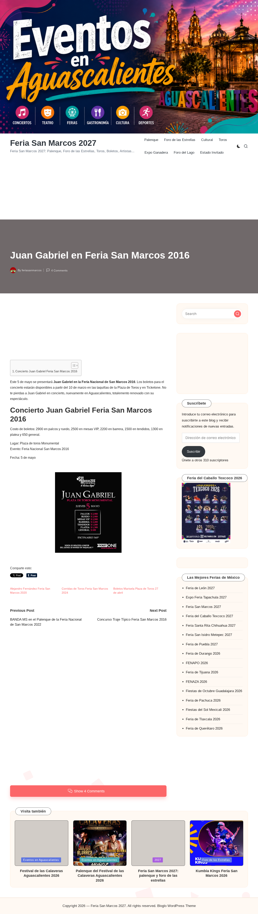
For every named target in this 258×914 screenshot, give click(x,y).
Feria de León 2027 (200, 588)
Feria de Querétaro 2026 (204, 728)
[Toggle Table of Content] (72, 365)
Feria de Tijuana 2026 (202, 672)
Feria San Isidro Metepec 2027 (209, 635)
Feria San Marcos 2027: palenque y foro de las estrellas (158, 875)
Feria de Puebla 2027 (202, 644)
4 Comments (59, 270)
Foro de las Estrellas (216, 859)
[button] (237, 313)
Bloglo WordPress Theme (176, 906)
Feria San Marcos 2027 (53, 143)
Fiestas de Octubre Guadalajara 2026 (214, 691)
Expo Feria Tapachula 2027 (206, 597)
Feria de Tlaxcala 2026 (203, 719)
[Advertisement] (129, 189)
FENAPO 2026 (197, 663)
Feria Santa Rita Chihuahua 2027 (210, 625)
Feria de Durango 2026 (203, 653)
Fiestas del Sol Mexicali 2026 (208, 710)
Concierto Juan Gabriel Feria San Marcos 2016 (46, 371)
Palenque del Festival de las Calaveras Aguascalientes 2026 (100, 875)
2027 (158, 859)
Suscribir (193, 451)
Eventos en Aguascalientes (41, 859)
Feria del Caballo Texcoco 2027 (209, 616)
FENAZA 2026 (196, 681)
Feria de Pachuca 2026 (203, 700)
